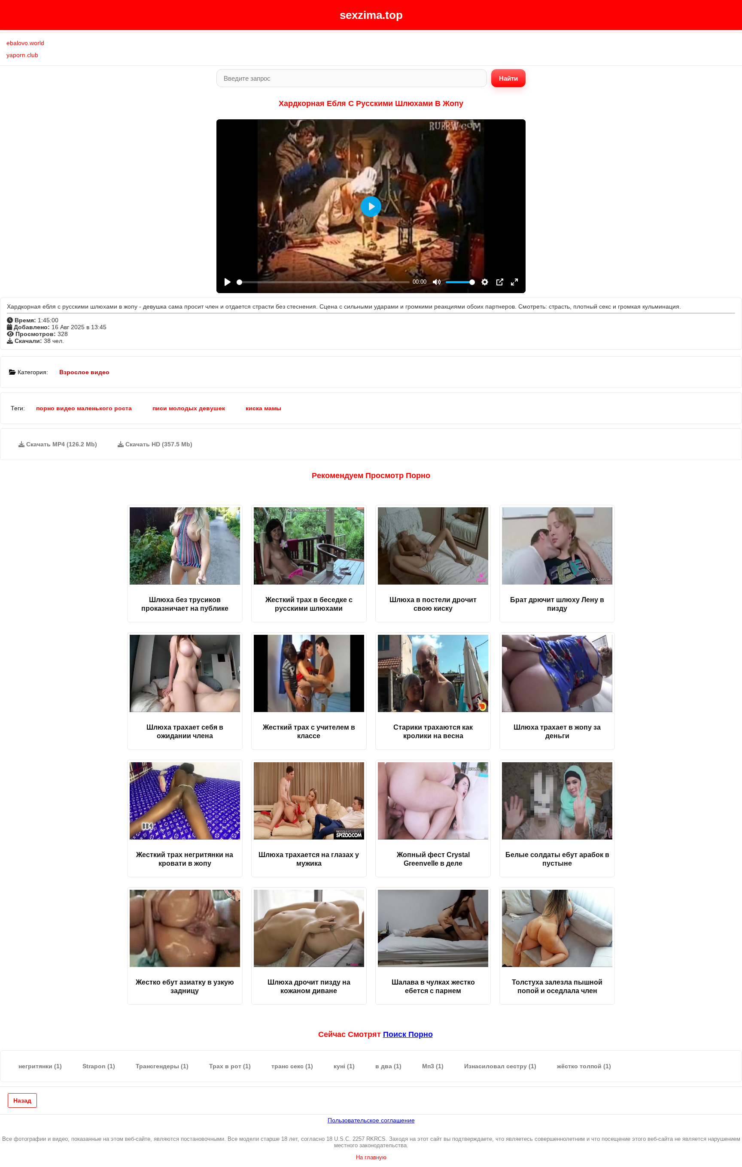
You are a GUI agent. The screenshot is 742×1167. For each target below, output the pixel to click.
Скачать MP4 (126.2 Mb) (60, 444)
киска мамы (263, 408)
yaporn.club (22, 55)
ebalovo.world (25, 42)
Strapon (98, 1066)
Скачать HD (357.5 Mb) (158, 444)
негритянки (40, 1066)
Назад (22, 1100)
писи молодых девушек (188, 408)
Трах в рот (230, 1066)
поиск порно (408, 1034)
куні (344, 1066)
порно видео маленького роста (84, 408)
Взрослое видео (84, 372)
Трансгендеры (162, 1066)
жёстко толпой (584, 1066)
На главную (371, 1157)
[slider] (323, 282)
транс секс (292, 1066)
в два (388, 1066)
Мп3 (433, 1066)
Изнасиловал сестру (500, 1066)
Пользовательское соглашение (371, 1120)
